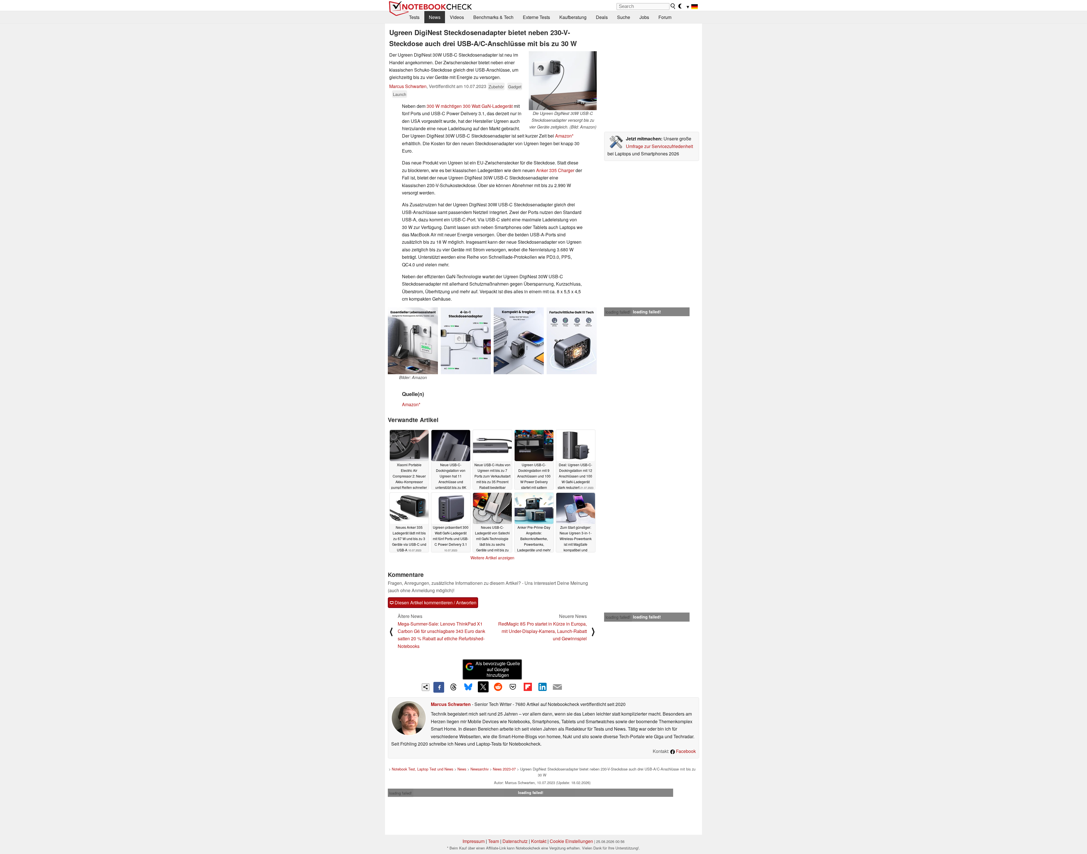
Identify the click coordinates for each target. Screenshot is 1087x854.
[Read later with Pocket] (513, 686)
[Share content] (425, 687)
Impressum (474, 841)
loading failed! (617, 312)
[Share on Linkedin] (542, 686)
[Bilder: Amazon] (413, 340)
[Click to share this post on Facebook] (438, 687)
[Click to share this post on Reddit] (498, 686)
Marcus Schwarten (408, 86)
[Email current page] (557, 687)
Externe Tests (536, 17)
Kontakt (538, 841)
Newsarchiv (479, 769)
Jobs (644, 17)
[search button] (673, 6)
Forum (664, 17)
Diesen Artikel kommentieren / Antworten (434, 602)
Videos (457, 17)
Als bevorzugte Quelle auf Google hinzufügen (498, 669)
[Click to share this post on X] (483, 686)
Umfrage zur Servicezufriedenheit (659, 146)
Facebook (685, 751)
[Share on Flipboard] (527, 686)
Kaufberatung (573, 17)
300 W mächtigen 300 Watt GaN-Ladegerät (470, 106)
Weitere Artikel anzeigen (492, 557)
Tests (414, 17)
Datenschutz (515, 841)
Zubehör (496, 86)
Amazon (563, 135)
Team (493, 841)
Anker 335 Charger (555, 170)
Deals (602, 17)
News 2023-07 (504, 769)
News (434, 17)
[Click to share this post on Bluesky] (468, 687)
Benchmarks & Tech (493, 17)
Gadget (514, 86)
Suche (623, 17)
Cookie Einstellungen (571, 841)
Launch (399, 94)
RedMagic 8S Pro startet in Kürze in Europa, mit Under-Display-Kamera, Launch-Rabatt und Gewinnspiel (542, 631)
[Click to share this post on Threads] (453, 687)
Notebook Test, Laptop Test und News (422, 769)
